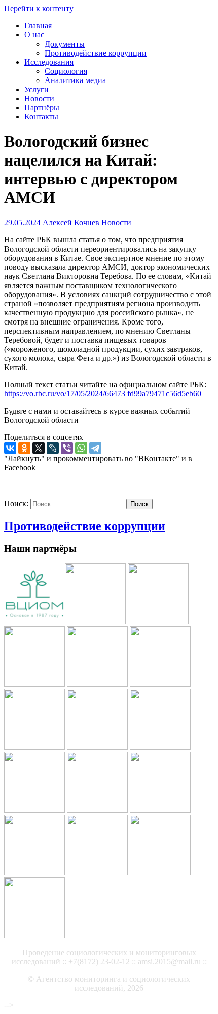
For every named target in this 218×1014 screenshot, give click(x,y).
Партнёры (41, 107)
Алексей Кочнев (71, 222)
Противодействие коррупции (96, 53)
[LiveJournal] (53, 448)
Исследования (49, 62)
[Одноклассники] (24, 448)
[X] (38, 448)
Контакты (41, 116)
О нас (34, 34)
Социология (66, 71)
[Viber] (67, 448)
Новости (39, 98)
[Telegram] (95, 448)
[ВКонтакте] (10, 448)
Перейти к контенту (39, 8)
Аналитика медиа (75, 80)
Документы (65, 43)
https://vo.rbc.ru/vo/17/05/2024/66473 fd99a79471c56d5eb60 (102, 393)
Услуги (36, 89)
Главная (38, 25)
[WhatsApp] (81, 448)
